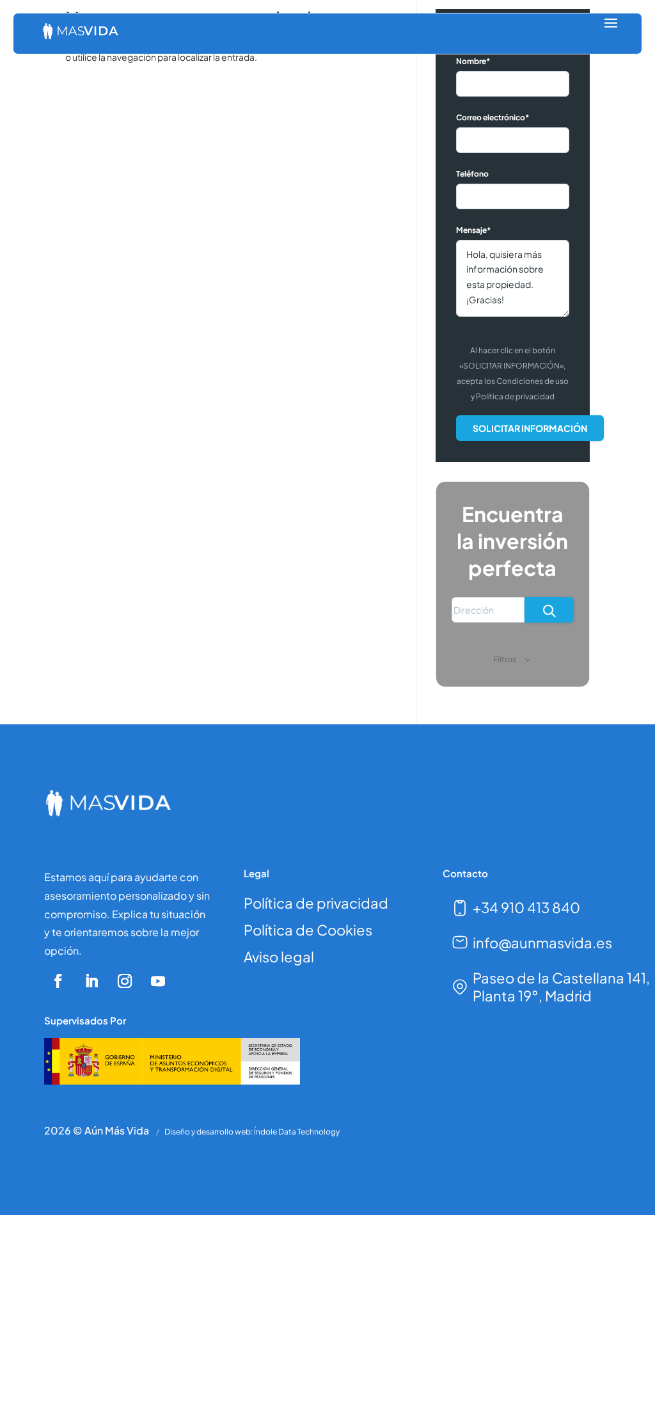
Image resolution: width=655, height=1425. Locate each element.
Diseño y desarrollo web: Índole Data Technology (252, 1131)
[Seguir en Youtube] (158, 981)
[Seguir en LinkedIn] (91, 981)
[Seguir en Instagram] (125, 981)
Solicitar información (530, 428)
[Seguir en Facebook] (58, 981)
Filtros (505, 659)
